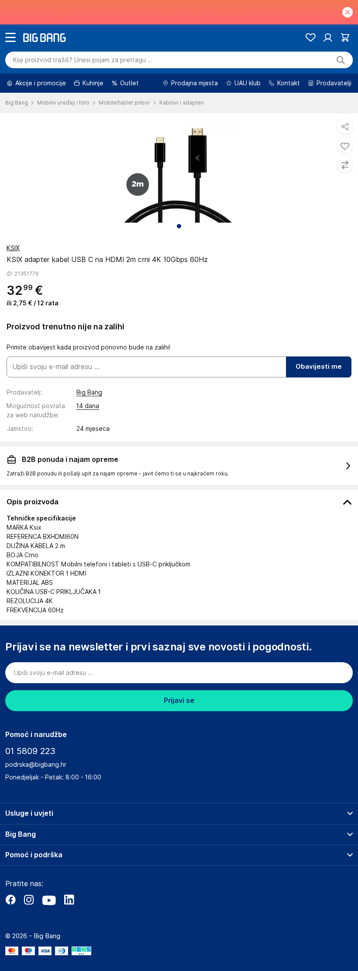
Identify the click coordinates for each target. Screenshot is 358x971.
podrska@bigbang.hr (35, 764)
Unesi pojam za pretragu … (82, 59)
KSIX (13, 247)
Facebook (10, 899)
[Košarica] (345, 37)
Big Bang (89, 392)
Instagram (29, 899)
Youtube (49, 899)
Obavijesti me (319, 366)
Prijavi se (179, 700)
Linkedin (69, 899)
